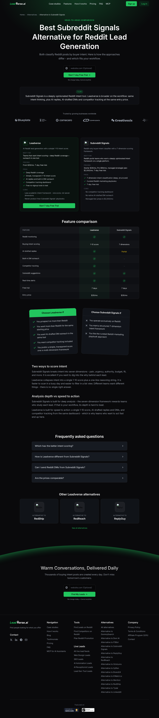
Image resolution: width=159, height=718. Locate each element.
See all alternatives (79, 528)
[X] (11, 640)
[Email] (26, 640)
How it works (81, 3)
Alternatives (32, 15)
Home (22, 15)
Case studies (55, 3)
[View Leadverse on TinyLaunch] (88, 710)
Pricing (93, 3)
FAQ (101, 3)
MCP (108, 3)
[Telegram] (21, 640)
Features (68, 3)
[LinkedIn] (16, 640)
